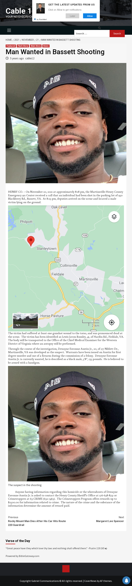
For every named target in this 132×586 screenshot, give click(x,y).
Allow (90, 16)
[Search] (99, 27)
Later (72, 16)
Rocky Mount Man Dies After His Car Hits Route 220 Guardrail (37, 521)
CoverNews (90, 580)
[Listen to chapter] (106, 548)
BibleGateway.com (29, 556)
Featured (11, 46)
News (46, 46)
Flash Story (23, 46)
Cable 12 (21, 11)
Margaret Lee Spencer (110, 519)
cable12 (29, 58)
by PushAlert (42, 19)
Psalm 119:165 (97, 548)
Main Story (36, 46)
